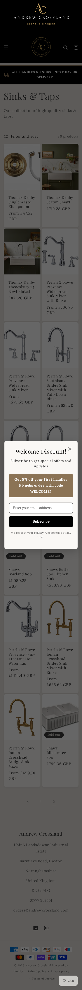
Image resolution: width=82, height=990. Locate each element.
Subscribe (41, 521)
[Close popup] (69, 449)
